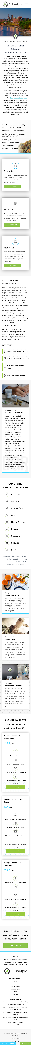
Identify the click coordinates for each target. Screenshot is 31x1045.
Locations (15, 984)
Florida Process (15, 989)
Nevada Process (15, 986)
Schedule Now (9, 1043)
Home (15, 981)
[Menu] (26, 4)
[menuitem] (26, 4)
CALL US (26, 1043)
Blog (15, 991)
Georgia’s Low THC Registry (18, 98)
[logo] (13, 4)
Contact (15, 994)
